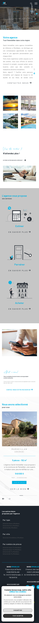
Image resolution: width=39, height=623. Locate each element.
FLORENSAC (32, 9)
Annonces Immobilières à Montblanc (13, 537)
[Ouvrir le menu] (36, 3)
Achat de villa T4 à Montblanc (11, 552)
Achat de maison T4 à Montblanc (12, 550)
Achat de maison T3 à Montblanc (12, 547)
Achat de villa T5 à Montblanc (11, 554)
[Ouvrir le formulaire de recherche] (31, 3)
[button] (9, 499)
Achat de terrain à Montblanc (11, 525)
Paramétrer (18, 610)
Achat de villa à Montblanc (10, 528)
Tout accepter (17, 616)
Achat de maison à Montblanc (11, 523)
